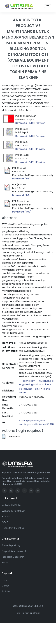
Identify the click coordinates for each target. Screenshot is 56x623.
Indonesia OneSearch (13, 556)
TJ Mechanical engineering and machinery (36, 382)
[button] (3, 436)
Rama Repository (11, 545)
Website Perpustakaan (13, 510)
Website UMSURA (11, 505)
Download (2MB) (24, 149)
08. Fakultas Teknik (29, 388)
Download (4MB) (21, 211)
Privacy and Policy (31, 612)
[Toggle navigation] (47, 6)
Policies (6, 591)
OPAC (5, 522)
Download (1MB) (24, 123)
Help (4, 580)
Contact (6, 585)
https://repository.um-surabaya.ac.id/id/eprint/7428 (36, 422)
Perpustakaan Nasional (14, 551)
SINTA (5, 562)
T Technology (27, 380)
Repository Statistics (13, 527)
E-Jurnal (6, 516)
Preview (40, 123)
